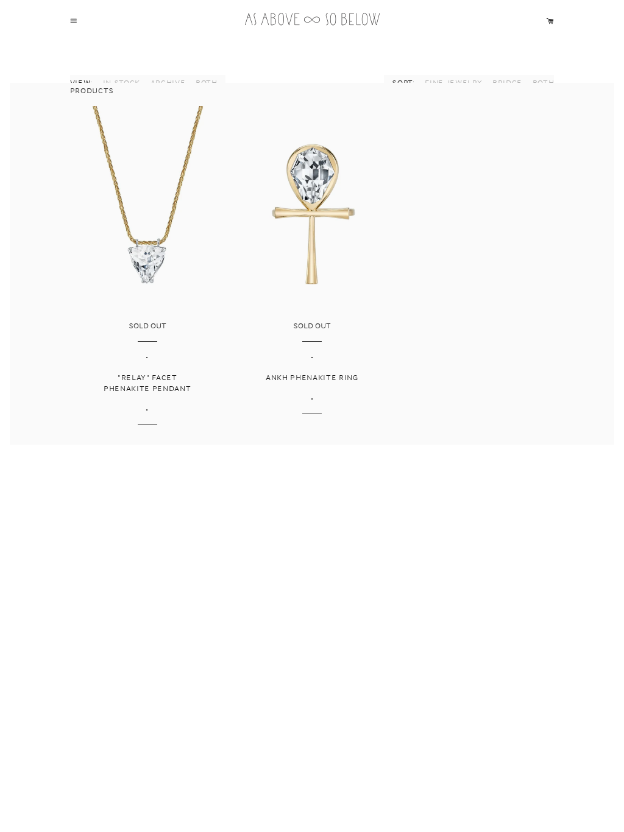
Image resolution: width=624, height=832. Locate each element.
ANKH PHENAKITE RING (312, 377)
